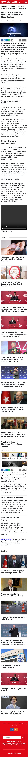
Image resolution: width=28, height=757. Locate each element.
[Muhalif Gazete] (10, 1)
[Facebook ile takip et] (12, 729)
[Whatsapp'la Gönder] (9, 40)
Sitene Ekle (14, 725)
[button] (20, 40)
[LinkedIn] (7, 40)
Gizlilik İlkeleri (22, 723)
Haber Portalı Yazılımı (15, 753)
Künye (9, 723)
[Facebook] (2, 40)
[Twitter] (5, 40)
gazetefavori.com (6, 539)
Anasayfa (4, 723)
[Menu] (26, 2)
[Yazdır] (12, 40)
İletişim (15, 723)
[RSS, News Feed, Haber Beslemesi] (16, 729)
